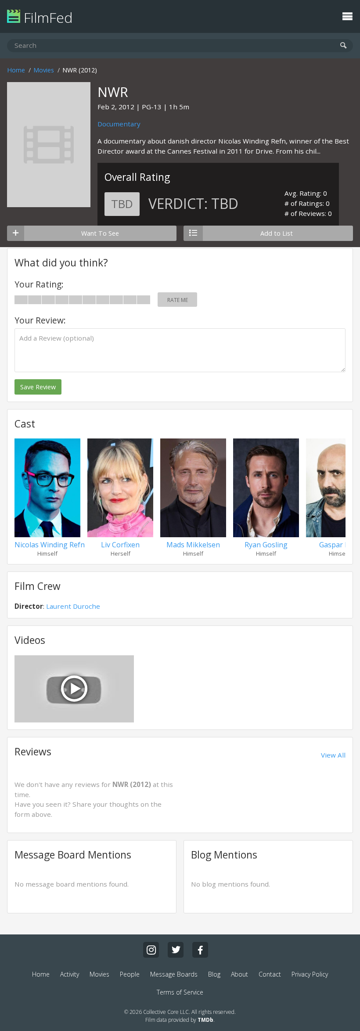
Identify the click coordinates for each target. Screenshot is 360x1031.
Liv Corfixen (120, 545)
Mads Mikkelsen (193, 545)
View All (333, 755)
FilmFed (46, 17)
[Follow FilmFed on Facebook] (200, 950)
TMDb (205, 1020)
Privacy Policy (310, 974)
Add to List (276, 233)
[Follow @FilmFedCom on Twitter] (176, 950)
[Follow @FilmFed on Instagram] (151, 950)
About (239, 974)
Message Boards (174, 974)
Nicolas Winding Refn (49, 545)
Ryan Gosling (266, 545)
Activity (69, 974)
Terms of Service (180, 992)
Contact (270, 974)
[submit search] (343, 46)
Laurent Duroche (73, 606)
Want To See (100, 233)
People (130, 974)
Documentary (118, 123)
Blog (214, 974)
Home (16, 70)
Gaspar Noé (339, 545)
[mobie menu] (347, 15)
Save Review (38, 387)
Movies (43, 70)
